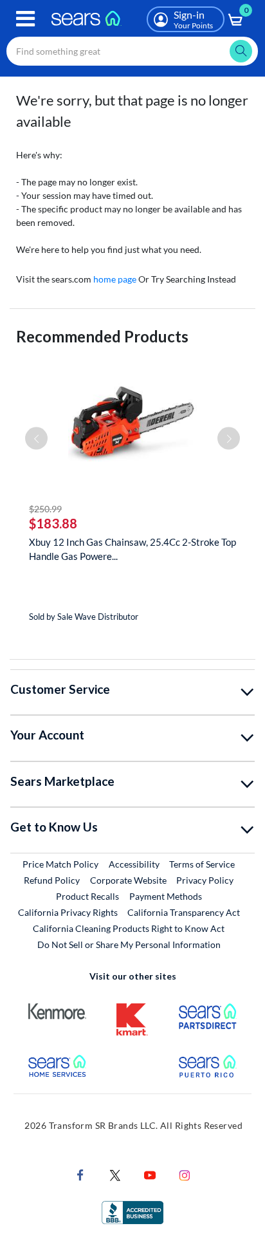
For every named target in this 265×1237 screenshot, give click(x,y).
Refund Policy (52, 880)
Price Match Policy (60, 864)
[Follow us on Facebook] (80, 1174)
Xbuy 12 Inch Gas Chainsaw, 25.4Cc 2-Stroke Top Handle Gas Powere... (132, 549)
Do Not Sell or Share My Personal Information (129, 944)
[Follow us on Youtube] (150, 1174)
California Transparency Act (183, 912)
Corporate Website (129, 880)
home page (114, 279)
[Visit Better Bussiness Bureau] (132, 1211)
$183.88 (53, 523)
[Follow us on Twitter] (115, 1174)
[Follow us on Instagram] (184, 1174)
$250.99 (45, 508)
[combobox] (132, 51)
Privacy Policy (204, 880)
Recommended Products (102, 336)
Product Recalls (87, 896)
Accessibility (134, 864)
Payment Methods (165, 896)
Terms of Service (202, 864)
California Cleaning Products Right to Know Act (128, 928)
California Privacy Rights (68, 912)
